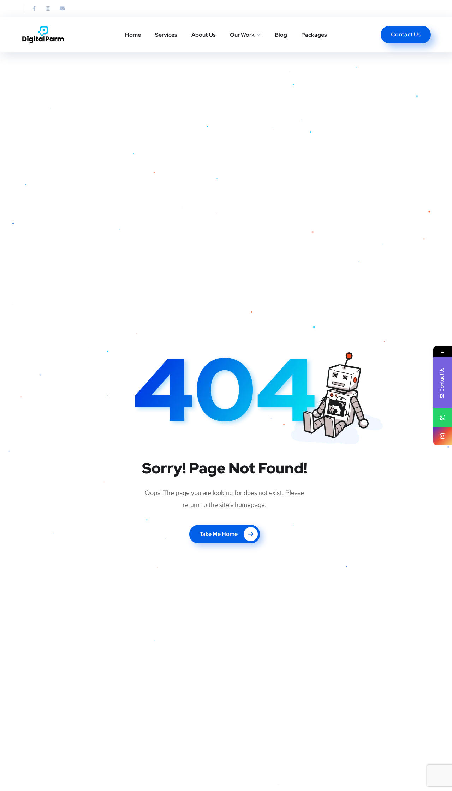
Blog (281, 35)
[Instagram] (48, 8)
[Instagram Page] (442, 436)
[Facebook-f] (34, 8)
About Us (203, 35)
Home (133, 35)
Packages (314, 35)
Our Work (242, 35)
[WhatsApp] (442, 417)
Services (166, 35)
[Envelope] (62, 8)
